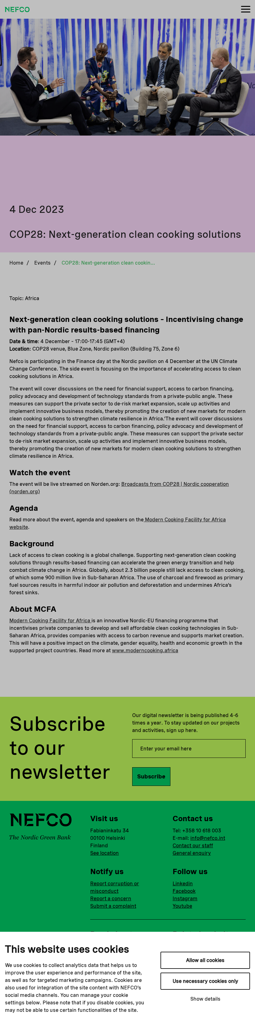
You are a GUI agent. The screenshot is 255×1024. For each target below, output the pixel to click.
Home (16, 263)
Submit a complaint (113, 906)
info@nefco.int (207, 838)
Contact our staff (193, 846)
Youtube (182, 906)
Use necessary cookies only (205, 981)
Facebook (184, 891)
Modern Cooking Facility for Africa (50, 621)
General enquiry (192, 853)
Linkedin (183, 884)
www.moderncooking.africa (145, 650)
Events (42, 263)
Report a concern (110, 899)
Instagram (185, 899)
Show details (205, 999)
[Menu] (245, 9)
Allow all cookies (205, 960)
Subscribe (151, 776)
